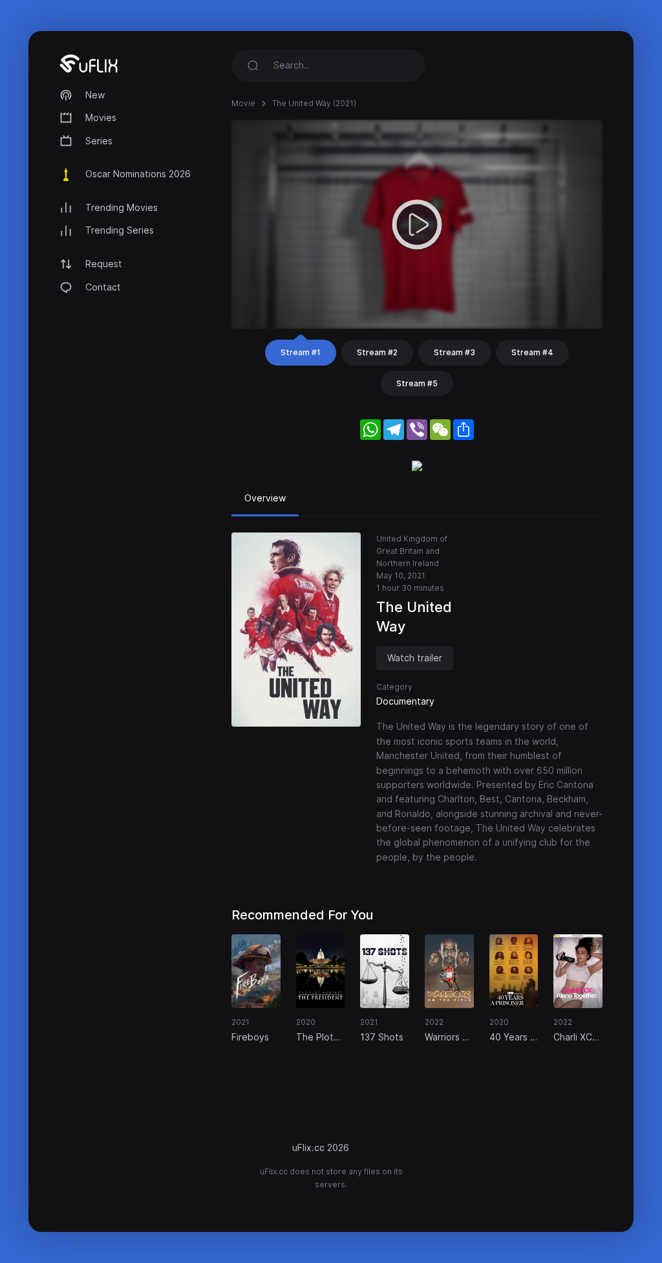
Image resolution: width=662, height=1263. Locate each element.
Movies (100, 117)
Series (98, 140)
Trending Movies (121, 207)
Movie (243, 103)
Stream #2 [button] (377, 352)
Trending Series (119, 230)
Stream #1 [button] (301, 352)
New (95, 94)
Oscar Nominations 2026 (138, 173)
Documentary (405, 701)
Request (103, 263)
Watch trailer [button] (414, 657)
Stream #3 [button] (454, 352)
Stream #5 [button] (417, 383)
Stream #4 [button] (532, 352)
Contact (103, 286)
